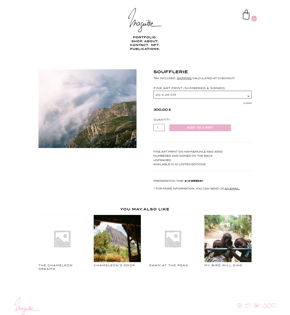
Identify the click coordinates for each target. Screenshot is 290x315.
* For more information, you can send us (196, 188)
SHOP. (137, 41)
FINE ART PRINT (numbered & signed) (189, 88)
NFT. (155, 45)
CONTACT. (140, 45)
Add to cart (200, 128)
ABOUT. (151, 41)
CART (234, 11)
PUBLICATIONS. (145, 49)
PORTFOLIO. (145, 37)
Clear (247, 103)
